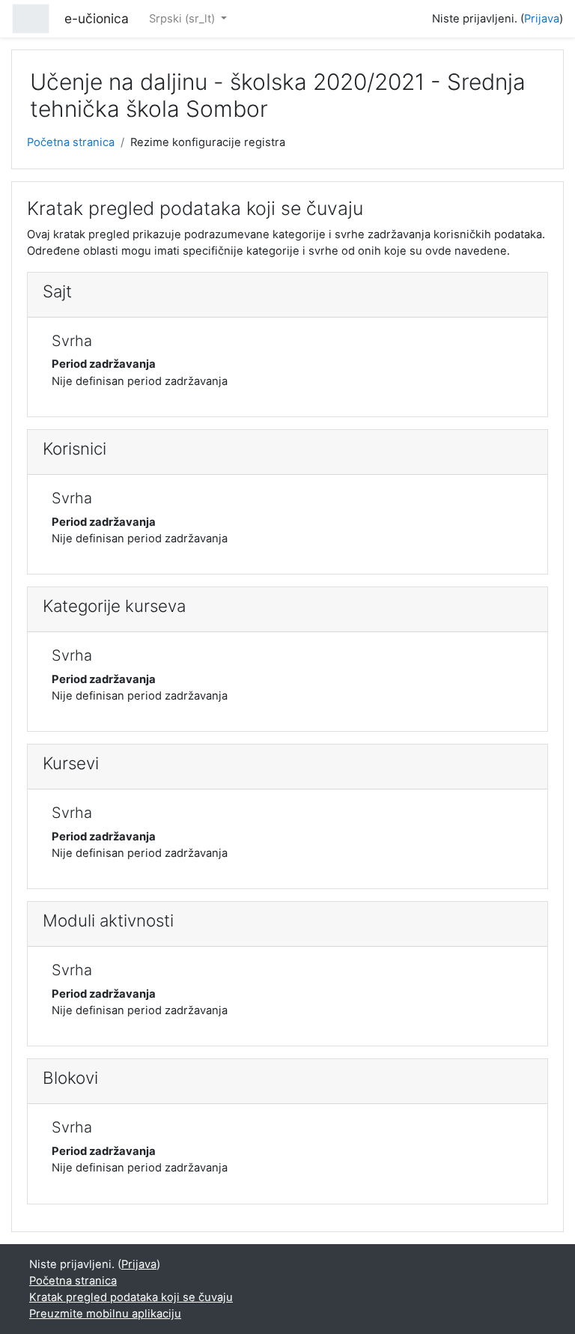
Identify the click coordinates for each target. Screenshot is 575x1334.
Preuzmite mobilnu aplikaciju (105, 1314)
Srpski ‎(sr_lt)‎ (183, 18)
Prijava (541, 18)
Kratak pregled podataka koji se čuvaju (131, 1297)
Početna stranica (71, 142)
